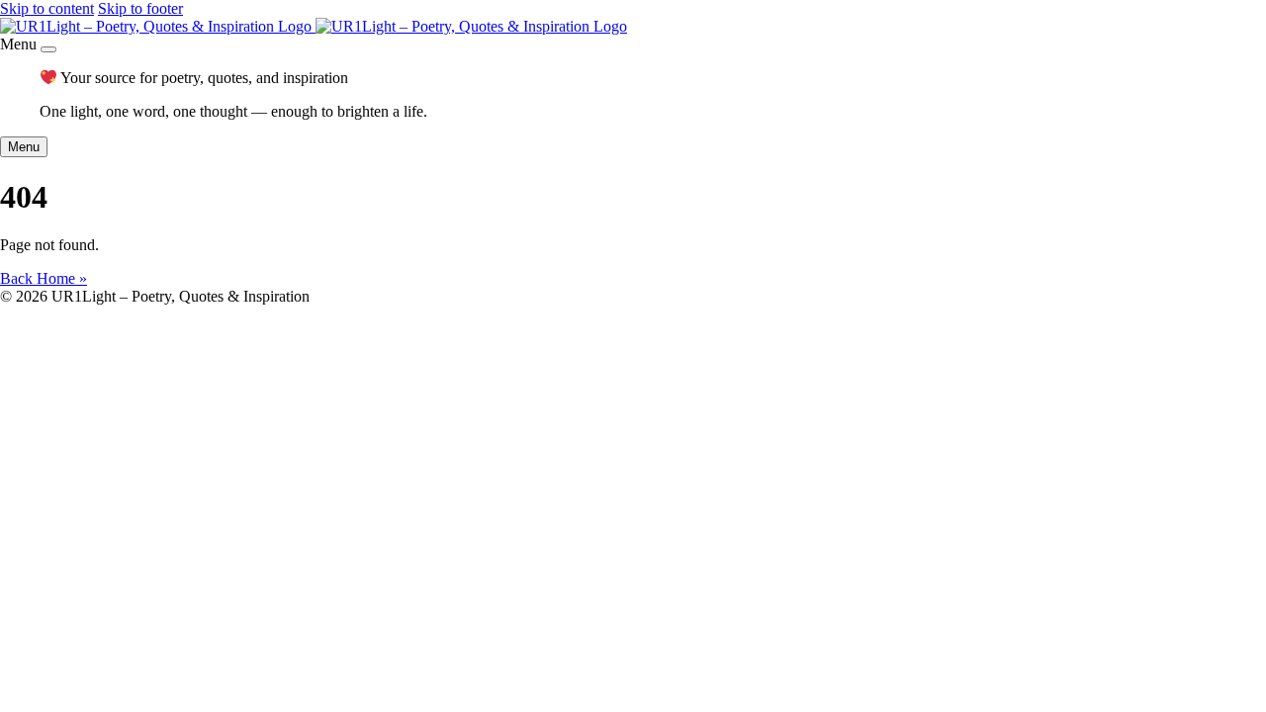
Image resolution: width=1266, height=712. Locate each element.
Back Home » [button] (43, 278)
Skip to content (47, 8)
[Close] (48, 49)
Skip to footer (140, 8)
